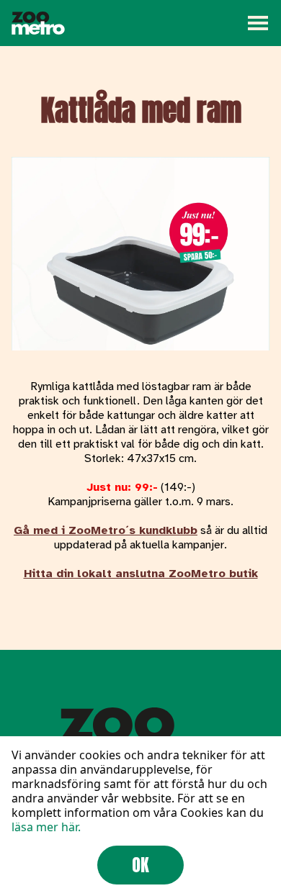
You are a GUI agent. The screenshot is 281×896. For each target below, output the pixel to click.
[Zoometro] (38, 23)
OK (140, 865)
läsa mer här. (46, 827)
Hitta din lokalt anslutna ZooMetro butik (141, 573)
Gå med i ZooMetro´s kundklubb (105, 530)
